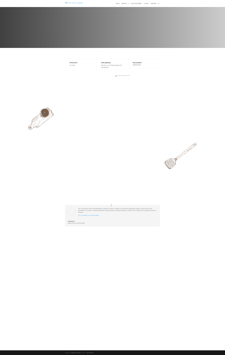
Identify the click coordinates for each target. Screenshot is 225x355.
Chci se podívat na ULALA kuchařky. (88, 215)
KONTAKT (153, 3)
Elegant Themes (76, 353)
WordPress (90, 353)
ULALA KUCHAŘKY (136, 3)
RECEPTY (124, 3)
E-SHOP (146, 3)
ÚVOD (117, 3)
